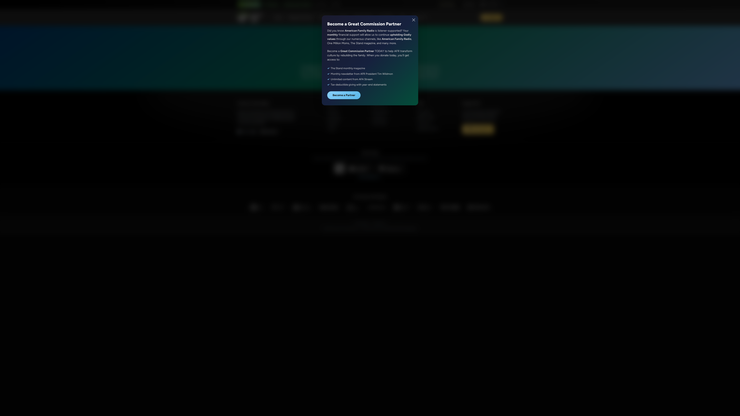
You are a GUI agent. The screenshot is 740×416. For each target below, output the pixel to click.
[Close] (414, 20)
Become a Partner (344, 95)
